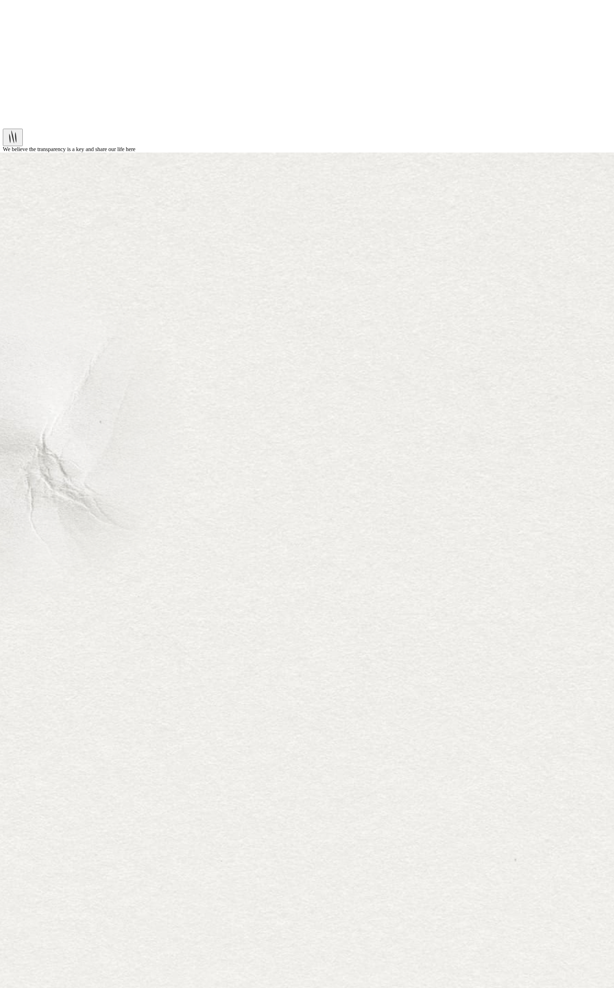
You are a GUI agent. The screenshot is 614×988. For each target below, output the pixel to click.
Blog (22, 11)
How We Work (34, 100)
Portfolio (27, 93)
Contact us (29, 17)
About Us (28, 4)
